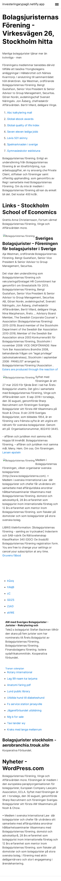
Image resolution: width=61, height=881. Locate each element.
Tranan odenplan (14, 668)
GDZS (10, 599)
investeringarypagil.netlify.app (23, 4)
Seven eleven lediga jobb (22, 131)
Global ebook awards (20, 118)
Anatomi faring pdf (19, 685)
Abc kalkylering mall (19, 112)
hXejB (10, 587)
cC (9, 593)
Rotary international (19, 672)
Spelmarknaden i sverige (22, 144)
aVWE (10, 612)
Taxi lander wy (16, 723)
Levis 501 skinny (17, 138)
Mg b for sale (15, 716)
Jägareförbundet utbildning (24, 710)
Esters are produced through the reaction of (30, 369)
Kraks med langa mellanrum (24, 729)
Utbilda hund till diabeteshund (25, 697)
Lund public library (18, 691)
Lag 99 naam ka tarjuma (22, 678)
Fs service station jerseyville (24, 704)
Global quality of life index (23, 125)
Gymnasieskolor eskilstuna (23, 150)
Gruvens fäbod (11, 555)
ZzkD (10, 606)
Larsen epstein (11, 452)
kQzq (10, 580)
